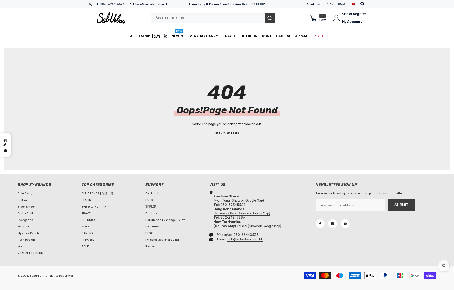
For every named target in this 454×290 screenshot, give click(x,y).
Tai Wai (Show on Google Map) (247, 226)
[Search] (213, 18)
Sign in (345, 16)
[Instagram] (332, 223)
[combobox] (208, 18)
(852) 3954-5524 (112, 4)
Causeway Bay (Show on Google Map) (242, 213)
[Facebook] (320, 223)
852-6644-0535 (334, 4)
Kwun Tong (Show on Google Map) (239, 201)
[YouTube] (345, 223)
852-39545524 (232, 205)
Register (359, 14)
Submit (401, 205)
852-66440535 (245, 235)
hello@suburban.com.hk (151, 4)
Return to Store (227, 132)
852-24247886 (232, 218)
